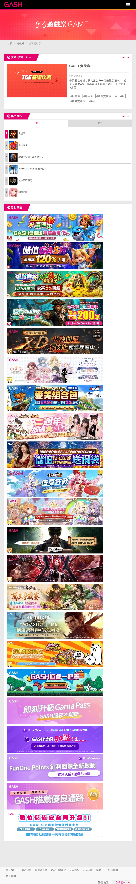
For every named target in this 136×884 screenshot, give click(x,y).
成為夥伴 (74, 870)
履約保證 (27, 870)
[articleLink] (37, 80)
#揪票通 (75, 96)
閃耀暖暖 (23, 192)
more (125, 57)
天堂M (21, 133)
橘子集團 (11, 876)
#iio (91, 101)
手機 (36, 123)
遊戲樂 (20, 43)
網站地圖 (88, 870)
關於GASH (12, 870)
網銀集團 (113, 870)
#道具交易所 (103, 96)
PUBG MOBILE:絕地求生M (32, 168)
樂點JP (100, 870)
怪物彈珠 (23, 145)
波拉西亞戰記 (25, 180)
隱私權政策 (41, 870)
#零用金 (88, 96)
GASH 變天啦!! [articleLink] (81, 66)
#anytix (120, 96)
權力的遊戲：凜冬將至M (30, 157)
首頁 (9, 43)
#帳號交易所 (77, 101)
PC (100, 123)
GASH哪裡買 (58, 870)
